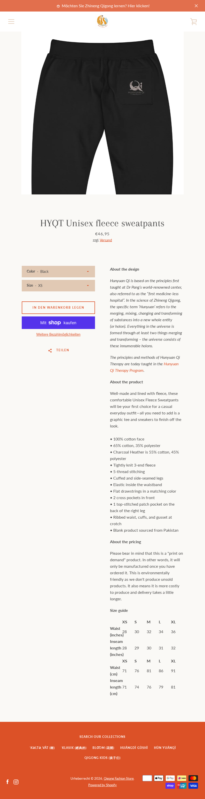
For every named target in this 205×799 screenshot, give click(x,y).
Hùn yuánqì (165, 748)
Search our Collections (103, 737)
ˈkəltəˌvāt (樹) (42, 748)
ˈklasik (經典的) (73, 748)
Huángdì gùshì (134, 748)
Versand (106, 240)
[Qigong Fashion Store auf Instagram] (16, 781)
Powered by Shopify (102, 785)
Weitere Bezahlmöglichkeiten (58, 334)
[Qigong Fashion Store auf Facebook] (7, 781)
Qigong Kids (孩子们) (102, 758)
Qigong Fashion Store (119, 778)
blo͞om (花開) (103, 748)
